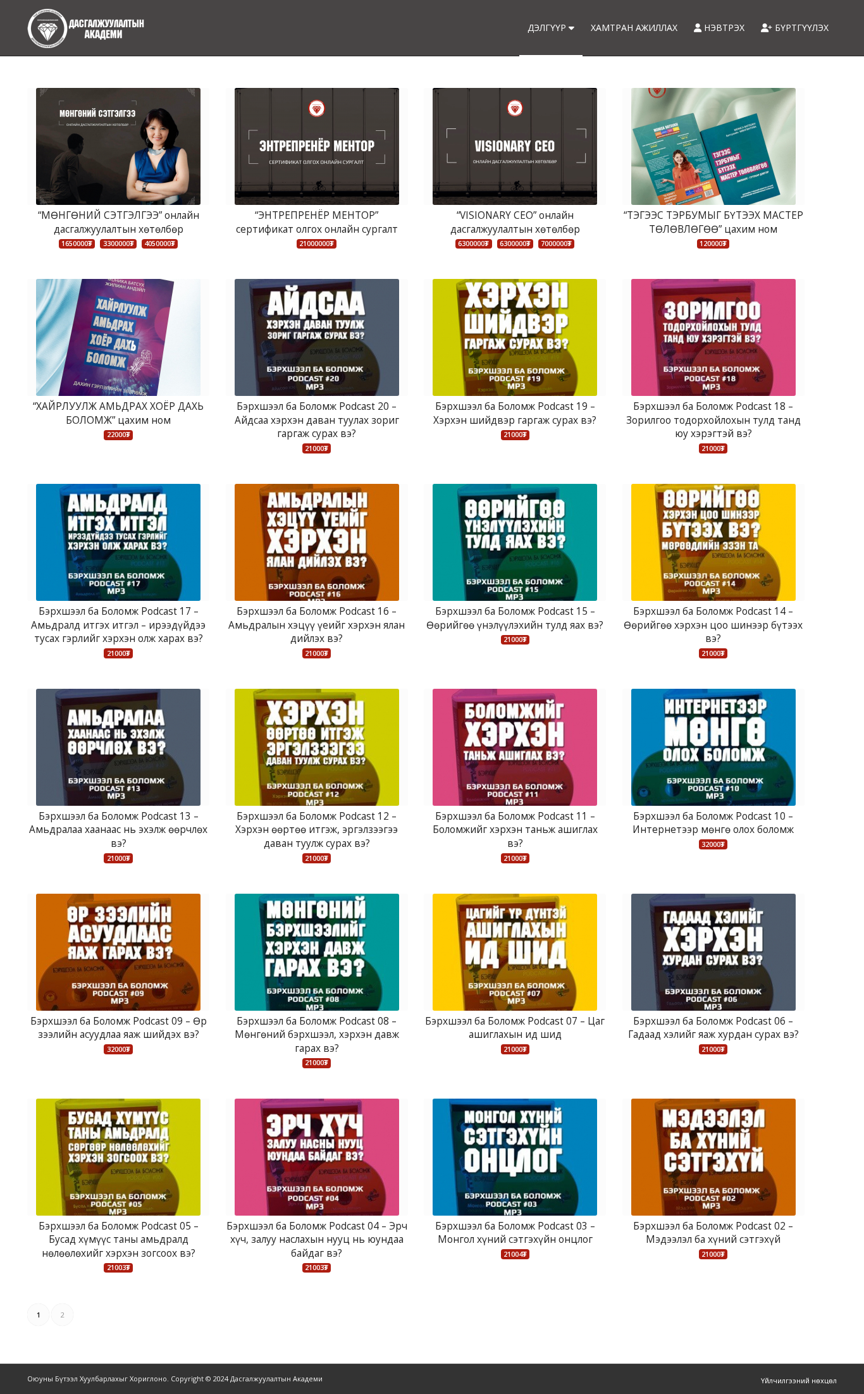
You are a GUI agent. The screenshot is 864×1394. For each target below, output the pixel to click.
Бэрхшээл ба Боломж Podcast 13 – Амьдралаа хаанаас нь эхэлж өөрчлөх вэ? (118, 830)
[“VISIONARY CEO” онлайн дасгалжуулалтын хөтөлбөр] (515, 146)
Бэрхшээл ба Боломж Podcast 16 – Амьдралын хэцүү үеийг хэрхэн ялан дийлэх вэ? (316, 625)
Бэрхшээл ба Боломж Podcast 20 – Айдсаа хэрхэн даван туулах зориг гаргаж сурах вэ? (317, 420)
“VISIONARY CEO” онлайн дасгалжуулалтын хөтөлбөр (515, 222)
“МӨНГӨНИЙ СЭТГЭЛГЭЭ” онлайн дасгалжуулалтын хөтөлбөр (118, 222)
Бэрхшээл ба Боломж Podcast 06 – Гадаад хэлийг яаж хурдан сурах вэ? (713, 1028)
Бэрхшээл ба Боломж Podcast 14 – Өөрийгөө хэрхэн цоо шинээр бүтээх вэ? (713, 625)
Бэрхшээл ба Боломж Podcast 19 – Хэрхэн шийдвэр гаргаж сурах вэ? (514, 413)
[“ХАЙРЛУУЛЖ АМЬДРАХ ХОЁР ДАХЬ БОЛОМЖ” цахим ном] (118, 337)
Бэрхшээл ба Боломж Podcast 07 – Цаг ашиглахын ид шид (515, 1028)
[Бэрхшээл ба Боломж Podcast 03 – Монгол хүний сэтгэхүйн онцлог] (515, 1157)
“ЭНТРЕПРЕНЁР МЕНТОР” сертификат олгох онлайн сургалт (317, 222)
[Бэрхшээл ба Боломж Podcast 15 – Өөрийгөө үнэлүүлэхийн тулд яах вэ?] (515, 542)
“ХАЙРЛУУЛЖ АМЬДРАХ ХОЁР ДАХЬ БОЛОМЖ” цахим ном (118, 413)
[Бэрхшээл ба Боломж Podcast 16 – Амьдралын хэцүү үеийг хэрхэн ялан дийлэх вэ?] (317, 542)
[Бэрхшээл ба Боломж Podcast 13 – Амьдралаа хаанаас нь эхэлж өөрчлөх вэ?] (118, 747)
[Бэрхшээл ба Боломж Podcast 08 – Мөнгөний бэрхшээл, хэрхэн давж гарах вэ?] (317, 952)
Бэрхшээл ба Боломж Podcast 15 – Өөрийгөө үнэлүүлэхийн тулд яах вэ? (514, 618)
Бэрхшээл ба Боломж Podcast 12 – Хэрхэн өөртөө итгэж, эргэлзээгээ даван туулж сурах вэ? (316, 830)
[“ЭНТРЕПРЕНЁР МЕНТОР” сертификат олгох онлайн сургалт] (317, 146)
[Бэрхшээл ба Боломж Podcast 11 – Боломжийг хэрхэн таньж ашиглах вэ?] (515, 747)
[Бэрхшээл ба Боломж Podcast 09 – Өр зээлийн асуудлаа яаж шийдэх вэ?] (118, 952)
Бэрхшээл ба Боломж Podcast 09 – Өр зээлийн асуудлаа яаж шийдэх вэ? (118, 1028)
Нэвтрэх (722, 28)
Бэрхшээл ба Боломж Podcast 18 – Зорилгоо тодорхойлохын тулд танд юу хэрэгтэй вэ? (713, 420)
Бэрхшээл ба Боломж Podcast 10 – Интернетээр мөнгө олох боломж (713, 823)
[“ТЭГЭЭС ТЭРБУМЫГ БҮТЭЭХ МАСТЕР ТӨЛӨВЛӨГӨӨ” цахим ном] (713, 146)
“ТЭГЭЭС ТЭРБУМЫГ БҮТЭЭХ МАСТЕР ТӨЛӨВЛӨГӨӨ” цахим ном (713, 222)
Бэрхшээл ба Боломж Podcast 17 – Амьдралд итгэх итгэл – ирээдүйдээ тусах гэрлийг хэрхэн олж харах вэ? (118, 625)
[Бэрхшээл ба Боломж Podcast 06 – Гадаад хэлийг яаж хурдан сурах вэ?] (713, 952)
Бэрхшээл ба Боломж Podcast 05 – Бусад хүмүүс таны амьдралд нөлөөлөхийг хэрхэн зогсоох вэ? (119, 1239)
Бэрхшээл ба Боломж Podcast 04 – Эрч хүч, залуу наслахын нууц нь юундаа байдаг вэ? (316, 1239)
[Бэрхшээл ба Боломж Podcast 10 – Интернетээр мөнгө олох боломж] (713, 747)
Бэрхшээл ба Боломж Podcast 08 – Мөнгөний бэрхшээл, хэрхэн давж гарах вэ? (317, 1035)
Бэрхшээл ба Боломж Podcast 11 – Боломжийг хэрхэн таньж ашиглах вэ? (515, 830)
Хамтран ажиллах (634, 28)
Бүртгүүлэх (800, 28)
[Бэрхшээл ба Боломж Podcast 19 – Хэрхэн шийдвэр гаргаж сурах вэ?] (515, 337)
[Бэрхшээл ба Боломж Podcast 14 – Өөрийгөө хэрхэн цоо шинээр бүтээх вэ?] (713, 542)
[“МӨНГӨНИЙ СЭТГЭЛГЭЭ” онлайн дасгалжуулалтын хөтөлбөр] (118, 146)
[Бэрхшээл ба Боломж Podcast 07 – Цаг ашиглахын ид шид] (515, 952)
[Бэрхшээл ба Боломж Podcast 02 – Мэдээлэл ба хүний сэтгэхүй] (713, 1157)
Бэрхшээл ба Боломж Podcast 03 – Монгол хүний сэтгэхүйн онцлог (515, 1233)
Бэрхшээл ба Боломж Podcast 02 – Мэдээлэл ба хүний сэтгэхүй (713, 1233)
